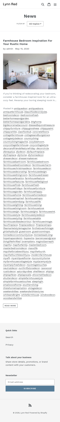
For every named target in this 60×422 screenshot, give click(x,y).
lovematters (27, 241)
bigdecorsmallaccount (15, 125)
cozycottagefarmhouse (15, 145)
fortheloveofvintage (42, 228)
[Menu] (55, 4)
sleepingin (37, 281)
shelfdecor (39, 271)
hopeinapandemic (12, 238)
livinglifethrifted (11, 241)
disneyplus (9, 151)
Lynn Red (25, 413)
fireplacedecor (26, 225)
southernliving (30, 285)
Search (9, 337)
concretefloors (40, 131)
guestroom (25, 231)
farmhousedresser (38, 175)
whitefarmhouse (30, 294)
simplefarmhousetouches (17, 281)
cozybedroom (36, 141)
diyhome (22, 155)
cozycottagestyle (38, 145)
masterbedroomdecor (15, 248)
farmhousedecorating (15, 171)
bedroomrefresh (29, 115)
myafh (6, 258)
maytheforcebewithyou (16, 251)
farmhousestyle (11, 215)
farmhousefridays (12, 188)
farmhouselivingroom (14, 208)
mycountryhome (41, 258)
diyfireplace (9, 155)
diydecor (20, 151)
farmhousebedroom (38, 161)
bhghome (36, 121)
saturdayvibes (24, 271)
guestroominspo (41, 231)
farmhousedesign (37, 171)
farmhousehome (12, 195)
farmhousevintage (42, 221)
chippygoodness (30, 128)
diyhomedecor (35, 155)
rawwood (46, 268)
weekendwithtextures (31, 291)
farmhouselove (35, 208)
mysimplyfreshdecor (14, 265)
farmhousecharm (41, 165)
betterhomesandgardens (16, 121)
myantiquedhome (20, 258)
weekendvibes (10, 291)
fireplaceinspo (43, 225)
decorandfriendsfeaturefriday (19, 148)
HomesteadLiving (43, 235)
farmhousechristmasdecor (17, 168)
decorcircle (42, 148)
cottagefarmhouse (13, 135)
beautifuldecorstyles (35, 111)
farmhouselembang (13, 201)
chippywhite (9, 131)
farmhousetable (32, 218)
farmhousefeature (34, 178)
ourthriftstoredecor (29, 268)
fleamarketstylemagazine (17, 228)
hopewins (29, 238)
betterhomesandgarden (16, 118)
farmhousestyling (12, 218)
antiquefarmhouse (13, 111)
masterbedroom (37, 245)
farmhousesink (47, 211)
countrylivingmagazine (15, 141)
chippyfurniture (11, 128)
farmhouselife (32, 201)
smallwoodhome (12, 285)
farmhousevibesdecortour (17, 221)
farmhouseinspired (13, 198)
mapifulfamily (20, 245)
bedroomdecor (11, 115)
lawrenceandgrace (45, 238)
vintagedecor (35, 288)
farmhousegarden (12, 191)
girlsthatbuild (10, 231)
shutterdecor (10, 278)
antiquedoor (20, 108)
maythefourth (37, 251)
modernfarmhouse (41, 255)
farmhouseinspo (33, 198)
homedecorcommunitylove (17, 235)
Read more (10, 306)
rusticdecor (9, 271)
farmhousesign (11, 211)
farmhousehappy (33, 191)
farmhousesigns (29, 211)
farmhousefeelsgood (36, 181)
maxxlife (32, 248)
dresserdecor (10, 158)
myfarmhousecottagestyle (17, 261)
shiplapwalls (24, 275)
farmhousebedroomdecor (17, 165)
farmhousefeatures (13, 181)
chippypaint (46, 128)
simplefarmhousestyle (30, 278)
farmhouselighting (13, 205)
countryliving (31, 138)
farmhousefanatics (13, 178)
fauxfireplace (10, 225)
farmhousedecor (42, 168)
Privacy (9, 344)
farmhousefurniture (34, 188)
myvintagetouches (36, 265)
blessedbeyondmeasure (41, 125)
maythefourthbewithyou (16, 255)
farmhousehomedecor (34, 195)
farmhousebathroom (14, 161)
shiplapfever (9, 275)
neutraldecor (10, 268)
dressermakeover (28, 158)
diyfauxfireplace (35, 151)
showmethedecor (41, 275)
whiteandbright (11, 294)
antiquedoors (35, 108)
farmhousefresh (30, 185)
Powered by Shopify (38, 413)
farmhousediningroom (15, 175)
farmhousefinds (11, 185)
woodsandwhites (12, 298)
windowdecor (47, 294)
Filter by (21, 24)
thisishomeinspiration (15, 288)
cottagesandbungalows (37, 135)
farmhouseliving (32, 205)
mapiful (7, 245)
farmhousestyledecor (33, 215)
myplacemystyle (42, 261)
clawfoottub (24, 131)
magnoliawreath (44, 241)
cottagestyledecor (13, 138)
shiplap (50, 271)
